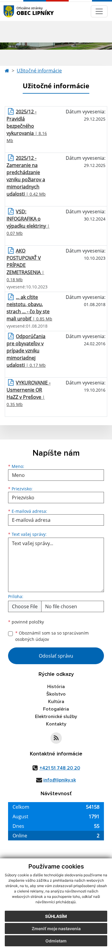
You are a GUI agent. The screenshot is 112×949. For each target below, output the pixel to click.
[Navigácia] (99, 11)
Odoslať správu (56, 656)
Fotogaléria (56, 709)
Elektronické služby (56, 716)
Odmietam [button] (56, 940)
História (56, 686)
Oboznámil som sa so (52, 636)
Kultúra (56, 701)
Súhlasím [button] (56, 916)
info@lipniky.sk (59, 780)
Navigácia (17, 11)
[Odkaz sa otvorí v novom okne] (56, 738)
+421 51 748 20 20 (59, 768)
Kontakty (56, 724)
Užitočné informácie (39, 70)
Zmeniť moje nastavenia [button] (56, 928)
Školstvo (56, 694)
